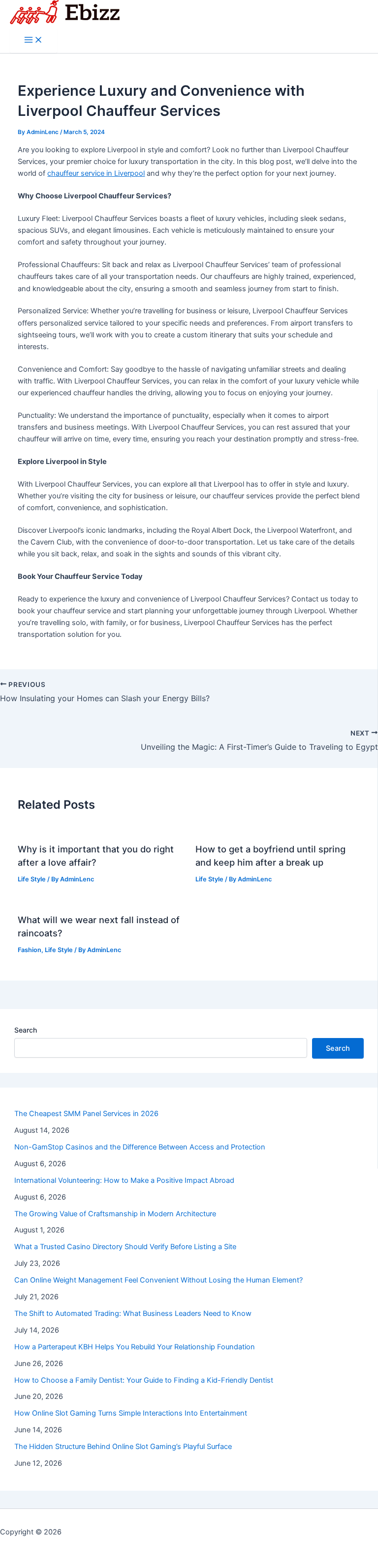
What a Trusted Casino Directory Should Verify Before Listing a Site (125, 1246)
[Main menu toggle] (33, 40)
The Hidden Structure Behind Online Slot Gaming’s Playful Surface (123, 1446)
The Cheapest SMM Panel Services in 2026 (86, 1113)
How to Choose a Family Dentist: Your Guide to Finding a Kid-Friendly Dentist (143, 1380)
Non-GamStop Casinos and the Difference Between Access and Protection (139, 1147)
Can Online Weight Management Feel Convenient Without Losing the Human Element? (158, 1280)
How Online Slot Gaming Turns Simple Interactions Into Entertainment (130, 1413)
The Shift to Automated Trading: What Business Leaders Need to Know (133, 1313)
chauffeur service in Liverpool (96, 173)
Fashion (29, 950)
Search (25, 1030)
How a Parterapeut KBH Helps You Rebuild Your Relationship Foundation (134, 1346)
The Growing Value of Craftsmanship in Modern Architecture (115, 1213)
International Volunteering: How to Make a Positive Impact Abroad (124, 1180)
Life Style (32, 879)
